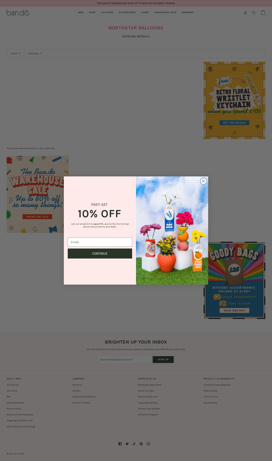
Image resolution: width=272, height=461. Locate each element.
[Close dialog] (203, 181)
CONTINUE (100, 253)
